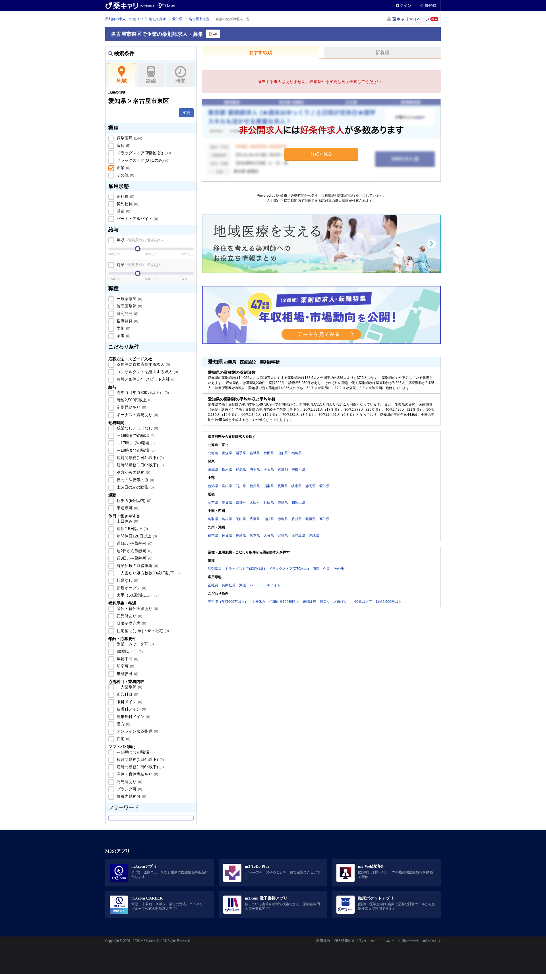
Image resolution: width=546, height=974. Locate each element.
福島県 (296, 453)
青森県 (227, 453)
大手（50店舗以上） (137, 595)
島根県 (227, 519)
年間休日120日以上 (136, 536)
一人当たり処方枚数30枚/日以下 (147, 573)
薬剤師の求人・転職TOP (124, 19)
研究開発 (126, 313)
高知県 (324, 519)
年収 (139, 240)
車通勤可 (126, 508)
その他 (124, 175)
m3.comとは (432, 941)
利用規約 (323, 941)
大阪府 (255, 502)
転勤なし (126, 580)
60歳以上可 (129, 651)
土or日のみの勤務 (134, 487)
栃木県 (227, 470)
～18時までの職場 (135, 450)
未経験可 (126, 673)
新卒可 (124, 666)
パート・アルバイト (136, 218)
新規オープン (130, 587)
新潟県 (213, 486)
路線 (151, 81)
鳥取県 (213, 519)
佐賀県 (227, 535)
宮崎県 (283, 535)
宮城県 (255, 453)
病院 (122, 145)
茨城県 (213, 470)
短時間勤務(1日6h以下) (139, 465)
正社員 (124, 196)
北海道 (213, 453)
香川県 (296, 519)
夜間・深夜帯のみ (134, 479)
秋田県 (269, 453)
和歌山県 (298, 502)
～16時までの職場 (135, 435)
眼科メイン (128, 701)
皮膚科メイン (130, 709)
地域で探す (157, 19)
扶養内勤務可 (130, 796)
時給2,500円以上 (133, 400)
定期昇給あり (130, 407)
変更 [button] (186, 112)
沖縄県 (314, 535)
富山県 (227, 486)
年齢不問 (126, 659)
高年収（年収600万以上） (142, 392)
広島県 (255, 519)
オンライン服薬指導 (136, 731)
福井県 (255, 486)
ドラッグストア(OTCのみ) (142, 160)
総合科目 (126, 694)
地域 (122, 81)
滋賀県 (227, 502)
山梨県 (269, 486)
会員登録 (428, 5)
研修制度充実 (130, 623)
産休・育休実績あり (136, 608)
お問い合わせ (408, 941)
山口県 (269, 519)
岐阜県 (296, 486)
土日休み (126, 521)
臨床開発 (126, 321)
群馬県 (241, 470)
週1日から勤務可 (133, 543)
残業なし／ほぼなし (136, 428)
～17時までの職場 (135, 443)
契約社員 (126, 204)
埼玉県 (255, 470)
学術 (122, 328)
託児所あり (128, 616)
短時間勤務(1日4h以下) (139, 457)
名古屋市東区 (199, 19)
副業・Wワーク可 (134, 644)
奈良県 (283, 502)
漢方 (122, 724)
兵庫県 (269, 502)
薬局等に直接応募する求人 (142, 364)
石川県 (241, 486)
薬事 (122, 335)
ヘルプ (388, 941)
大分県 (269, 535)
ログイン (403, 5)
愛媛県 (310, 519)
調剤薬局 (128, 138)
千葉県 (269, 470)
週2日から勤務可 (133, 551)
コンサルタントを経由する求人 (146, 371)
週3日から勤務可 (133, 558)
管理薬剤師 (128, 306)
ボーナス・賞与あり (136, 414)
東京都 (283, 470)
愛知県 (177, 19)
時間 (180, 81)
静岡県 (310, 486)
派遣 (122, 211)
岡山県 (241, 519)
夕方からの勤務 (132, 472)
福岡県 (213, 535)
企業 (122, 167)
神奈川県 (298, 470)
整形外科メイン (132, 716)
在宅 (122, 738)
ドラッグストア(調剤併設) (143, 153)
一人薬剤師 (128, 687)
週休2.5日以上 (131, 528)
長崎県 (241, 535)
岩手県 (241, 453)
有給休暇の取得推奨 (136, 565)
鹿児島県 (298, 535)
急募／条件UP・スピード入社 (145, 379)
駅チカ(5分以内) (133, 500)
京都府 (241, 502)
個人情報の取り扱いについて (356, 941)
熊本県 (255, 535)
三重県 (213, 502)
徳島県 (283, 519)
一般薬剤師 (128, 298)
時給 (139, 264)
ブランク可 (128, 789)
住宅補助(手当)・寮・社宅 (142, 630)
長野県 (283, 486)
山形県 (283, 453)
